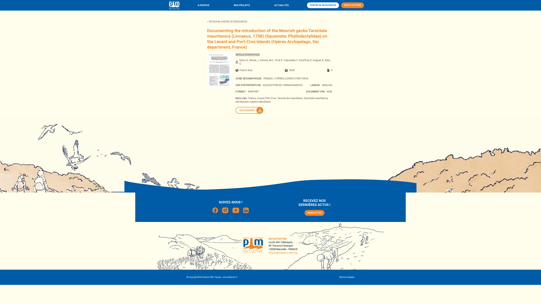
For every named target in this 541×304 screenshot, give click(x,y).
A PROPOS (203, 5)
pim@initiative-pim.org (284, 252)
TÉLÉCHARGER (247, 110)
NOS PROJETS (242, 5)
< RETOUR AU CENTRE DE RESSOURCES (227, 21)
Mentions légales (346, 277)
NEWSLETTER (314, 213)
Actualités (281, 5)
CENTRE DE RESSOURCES (323, 5)
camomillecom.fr (230, 277)
